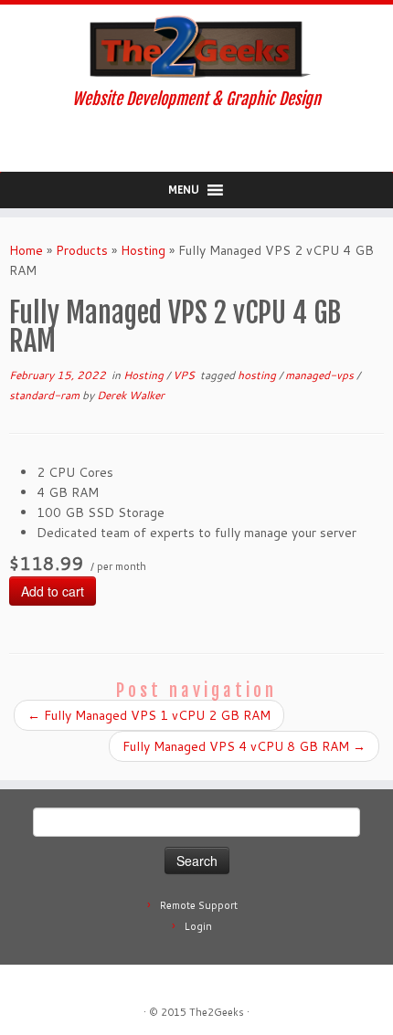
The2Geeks (216, 1012)
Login (198, 926)
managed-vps (320, 375)
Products (82, 250)
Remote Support (199, 905)
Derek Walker (131, 395)
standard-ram (45, 395)
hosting (258, 375)
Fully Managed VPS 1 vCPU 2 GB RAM (149, 715)
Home (26, 250)
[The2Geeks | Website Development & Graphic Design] (196, 47)
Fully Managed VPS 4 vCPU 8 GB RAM (244, 746)
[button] (183, 190)
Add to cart (52, 591)
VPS (185, 375)
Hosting (143, 250)
